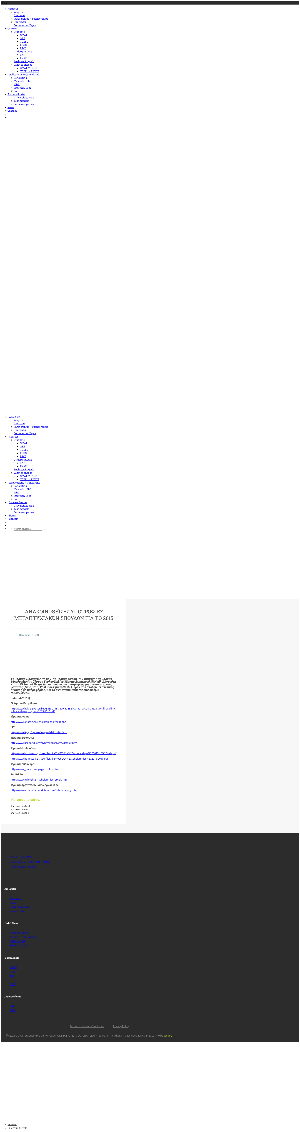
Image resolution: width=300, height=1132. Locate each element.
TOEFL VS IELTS (29, 71)
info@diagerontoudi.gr (44, 123)
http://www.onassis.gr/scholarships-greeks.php (38, 722)
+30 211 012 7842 (18, 123)
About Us (13, 8)
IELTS (23, 44)
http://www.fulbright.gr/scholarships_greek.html (39, 779)
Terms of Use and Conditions (87, 1026)
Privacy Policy (121, 1026)
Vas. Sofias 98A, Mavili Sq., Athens (30, 861)
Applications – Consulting (23, 74)
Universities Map (24, 97)
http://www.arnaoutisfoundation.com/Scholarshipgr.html (44, 790)
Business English (19, 933)
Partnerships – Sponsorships (31, 18)
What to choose (23, 64)
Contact (12, 110)
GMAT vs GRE (17, 941)
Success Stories (16, 94)
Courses (12, 28)
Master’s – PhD (22, 81)
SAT (22, 54)
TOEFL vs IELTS (18, 945)
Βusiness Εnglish (24, 61)
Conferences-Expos (25, 25)
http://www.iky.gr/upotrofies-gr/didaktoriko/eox (39, 732)
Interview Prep (22, 87)
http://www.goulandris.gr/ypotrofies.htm (35, 769)
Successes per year (25, 104)
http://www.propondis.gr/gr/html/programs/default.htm (44, 743)
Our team (19, 15)
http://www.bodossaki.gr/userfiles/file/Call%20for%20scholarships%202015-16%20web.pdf (63, 753)
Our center (20, 21)
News (11, 107)
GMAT (23, 35)
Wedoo (168, 1035)
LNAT (23, 58)
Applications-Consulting (24, 937)
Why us (18, 12)
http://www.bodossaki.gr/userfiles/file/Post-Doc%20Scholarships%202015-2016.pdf (59, 758)
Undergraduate (23, 51)
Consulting (20, 77)
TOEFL (24, 41)
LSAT (23, 48)
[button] (64, 806)
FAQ (16, 90)
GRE (22, 38)
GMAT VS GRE (28, 67)
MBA (17, 84)
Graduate (19, 31)
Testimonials (21, 100)
